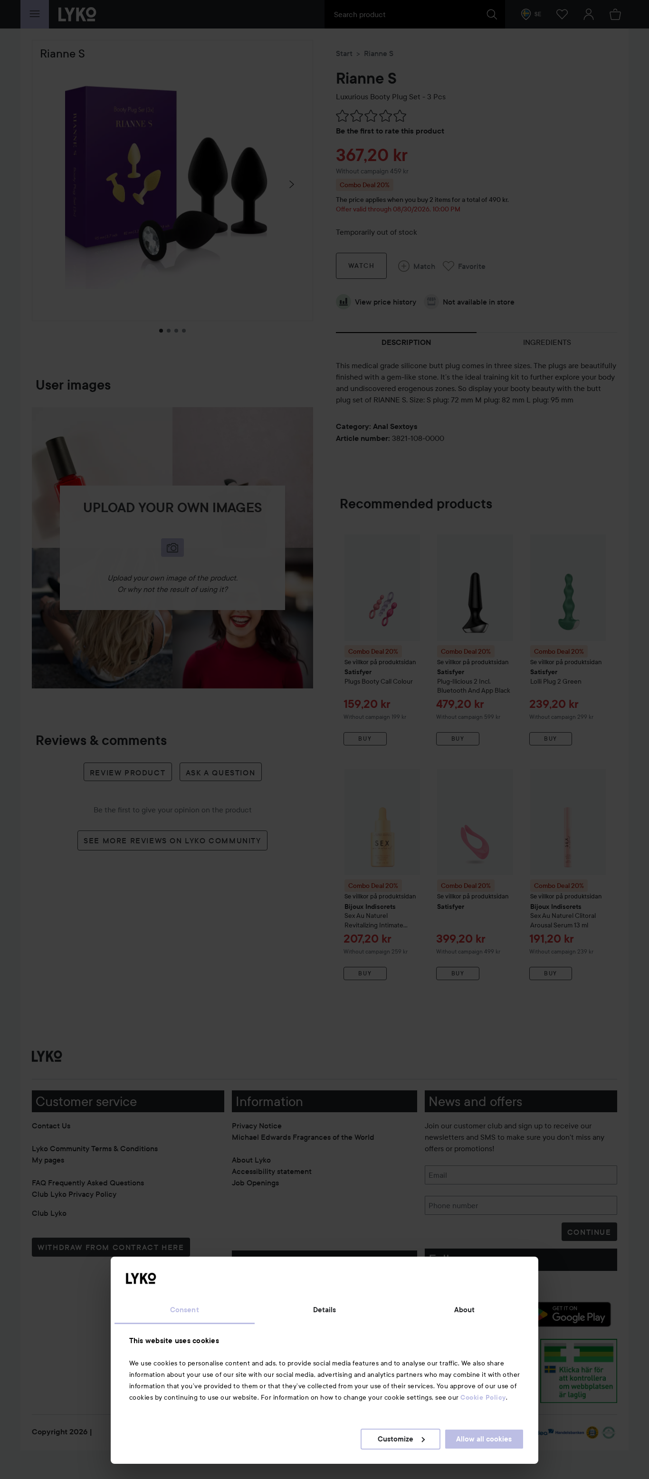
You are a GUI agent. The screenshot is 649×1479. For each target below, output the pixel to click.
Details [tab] (324, 1310)
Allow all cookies (484, 1439)
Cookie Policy (483, 1397)
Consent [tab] (184, 1310)
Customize (395, 1439)
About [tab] (464, 1310)
